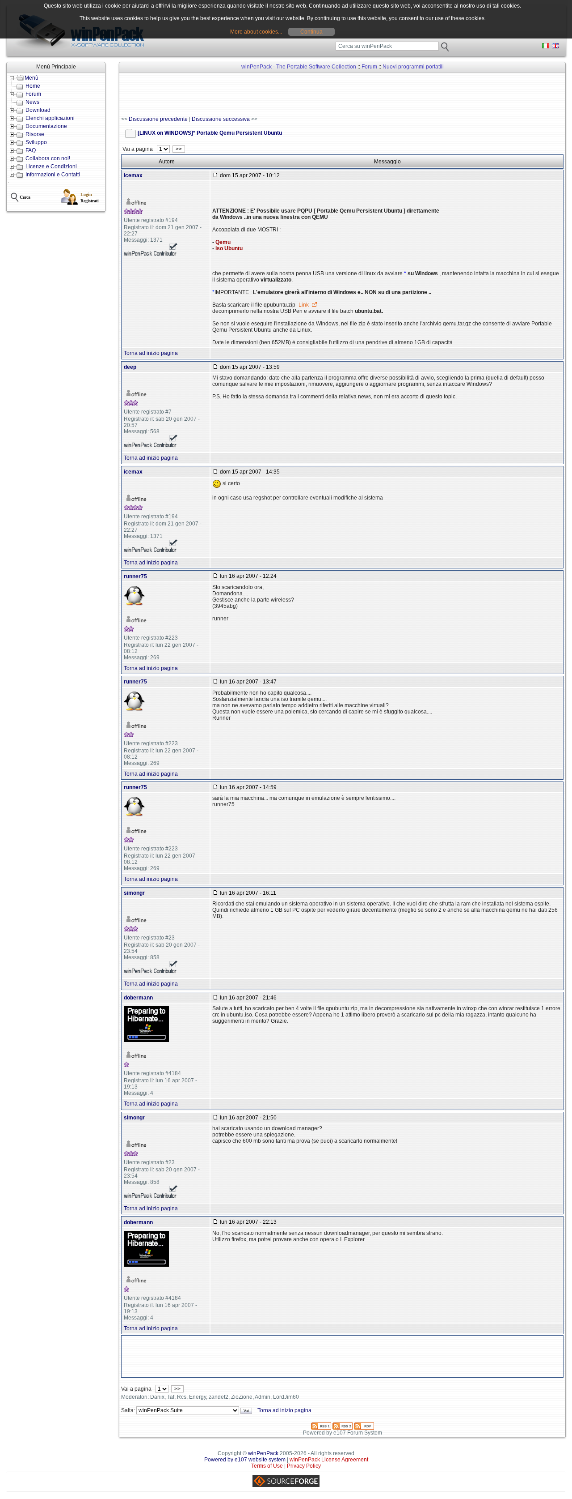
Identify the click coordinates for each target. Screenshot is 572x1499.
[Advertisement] (283, 94)
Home (32, 86)
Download (37, 110)
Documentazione (46, 126)
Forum (33, 94)
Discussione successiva (221, 119)
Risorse (34, 134)
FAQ (30, 150)
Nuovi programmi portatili (413, 67)
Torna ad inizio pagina (151, 353)
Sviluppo (36, 142)
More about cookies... (256, 32)
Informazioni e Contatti (52, 174)
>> (179, 149)
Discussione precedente (158, 119)
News (32, 102)
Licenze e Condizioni (51, 166)
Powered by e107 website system (245, 1459)
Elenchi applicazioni (50, 118)
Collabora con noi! (47, 158)
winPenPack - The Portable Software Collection (298, 67)
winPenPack (263, 1453)
